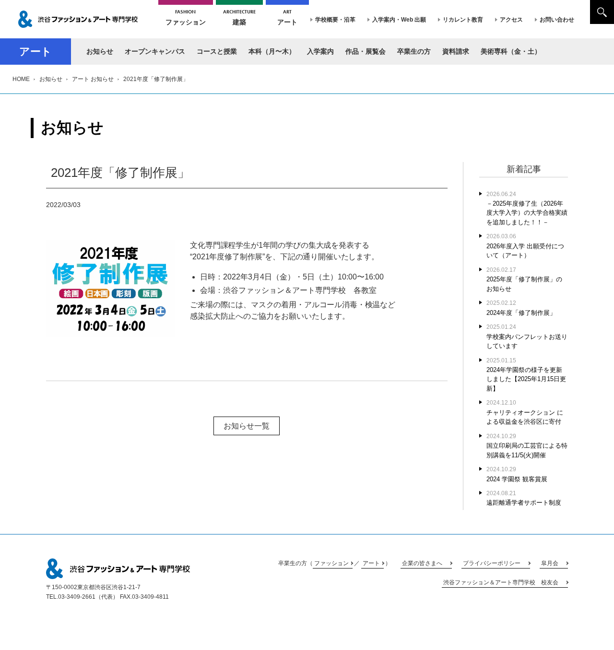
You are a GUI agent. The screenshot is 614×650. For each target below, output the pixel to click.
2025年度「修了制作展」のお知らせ (524, 279)
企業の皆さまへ (422, 563)
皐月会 (549, 563)
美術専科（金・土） (511, 51)
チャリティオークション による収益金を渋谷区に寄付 (524, 412)
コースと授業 (217, 51)
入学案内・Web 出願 (399, 19)
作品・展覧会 (365, 51)
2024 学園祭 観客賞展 (516, 474)
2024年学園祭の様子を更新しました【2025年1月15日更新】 (526, 374)
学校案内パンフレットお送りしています (526, 336)
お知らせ (99, 51)
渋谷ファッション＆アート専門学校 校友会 (500, 582)
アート (287, 17)
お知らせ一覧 (247, 426)
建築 (239, 17)
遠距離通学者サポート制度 (523, 498)
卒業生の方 (414, 51)
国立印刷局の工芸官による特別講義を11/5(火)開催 (526, 446)
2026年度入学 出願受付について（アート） (525, 246)
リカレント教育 (463, 19)
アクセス (511, 19)
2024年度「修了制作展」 (521, 308)
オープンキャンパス (155, 51)
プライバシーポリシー (491, 563)
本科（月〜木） (271, 51)
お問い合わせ (557, 19)
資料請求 (455, 51)
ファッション (185, 17)
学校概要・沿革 (335, 19)
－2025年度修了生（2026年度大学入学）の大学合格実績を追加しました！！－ (526, 208)
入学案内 (320, 51)
